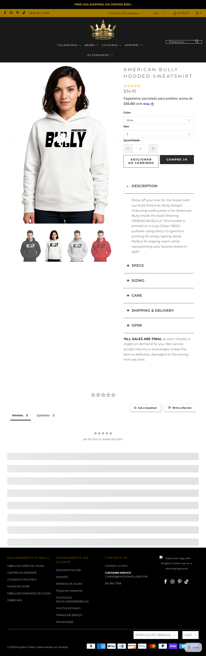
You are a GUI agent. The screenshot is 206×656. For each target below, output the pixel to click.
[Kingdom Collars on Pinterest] (17, 12)
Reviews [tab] (17, 415)
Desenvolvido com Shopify (52, 647)
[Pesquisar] (197, 42)
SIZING (138, 280)
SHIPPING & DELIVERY (153, 310)
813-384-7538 (113, 583)
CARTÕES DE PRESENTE (22, 572)
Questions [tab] (43, 415)
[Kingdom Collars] (103, 29)
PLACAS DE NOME (18, 586)
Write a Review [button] (182, 408)
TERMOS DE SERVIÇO (69, 615)
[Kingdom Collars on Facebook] (4, 12)
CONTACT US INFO (116, 565)
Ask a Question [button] (147, 408)
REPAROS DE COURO (69, 583)
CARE (137, 295)
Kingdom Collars (26, 647)
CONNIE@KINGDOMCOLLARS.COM (126, 576)
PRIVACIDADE (64, 621)
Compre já (176, 159)
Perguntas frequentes (69, 590)
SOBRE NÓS (14, 600)
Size (126, 126)
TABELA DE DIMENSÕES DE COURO (29, 593)
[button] (69, 45)
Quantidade (132, 140)
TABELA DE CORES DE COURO (25, 565)
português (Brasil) (124, 13)
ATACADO (62, 576)
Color (127, 112)
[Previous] (15, 143)
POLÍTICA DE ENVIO (68, 608)
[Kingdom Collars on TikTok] (23, 12)
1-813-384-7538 (38, 12)
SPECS (138, 265)
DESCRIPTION (145, 186)
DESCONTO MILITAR (68, 570)
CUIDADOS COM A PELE (21, 579)
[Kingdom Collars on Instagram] (11, 12)
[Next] (116, 143)
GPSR (137, 325)
